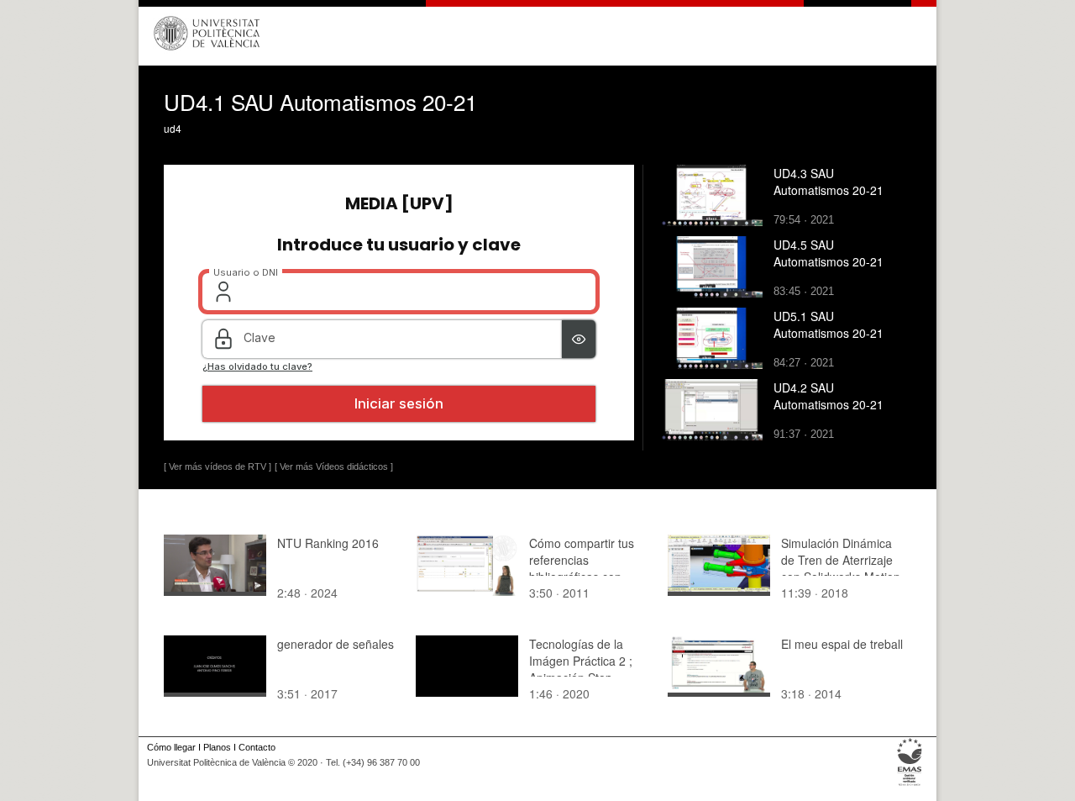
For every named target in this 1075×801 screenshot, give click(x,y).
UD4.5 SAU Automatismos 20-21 (828, 253)
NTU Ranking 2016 (328, 543)
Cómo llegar (171, 747)
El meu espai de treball (842, 643)
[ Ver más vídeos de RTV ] (217, 466)
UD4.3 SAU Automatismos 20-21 (828, 181)
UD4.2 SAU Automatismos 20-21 (828, 396)
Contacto (257, 747)
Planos (217, 747)
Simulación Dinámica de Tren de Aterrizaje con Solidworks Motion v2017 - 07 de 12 (840, 568)
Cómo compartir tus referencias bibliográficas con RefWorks (581, 568)
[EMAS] (910, 786)
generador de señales (335, 643)
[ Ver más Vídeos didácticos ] (334, 466)
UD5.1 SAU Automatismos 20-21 (828, 324)
